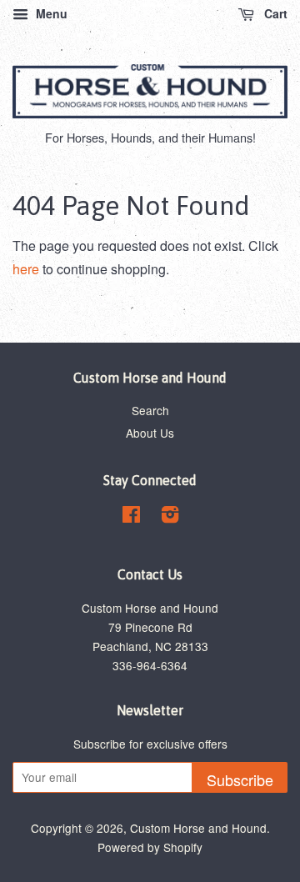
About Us (150, 432)
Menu (50, 13)
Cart (274, 13)
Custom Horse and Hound (198, 827)
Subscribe (240, 779)
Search (150, 410)
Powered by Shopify (150, 847)
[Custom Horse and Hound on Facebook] (131, 517)
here (25, 268)
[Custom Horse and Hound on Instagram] (170, 517)
